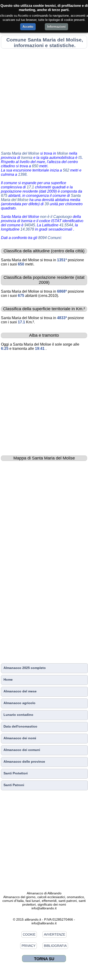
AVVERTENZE (54, 934)
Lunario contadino (18, 715)
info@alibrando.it (44, 908)
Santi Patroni (14, 785)
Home (8, 679)
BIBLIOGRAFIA (55, 946)
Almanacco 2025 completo (25, 668)
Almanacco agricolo (19, 703)
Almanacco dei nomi (20, 738)
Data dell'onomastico (20, 726)
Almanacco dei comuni (22, 750)
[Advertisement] (44, 99)
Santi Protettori (16, 773)
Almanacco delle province (24, 761)
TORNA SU (44, 958)
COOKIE (29, 934)
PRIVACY (28, 946)
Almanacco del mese (20, 691)
